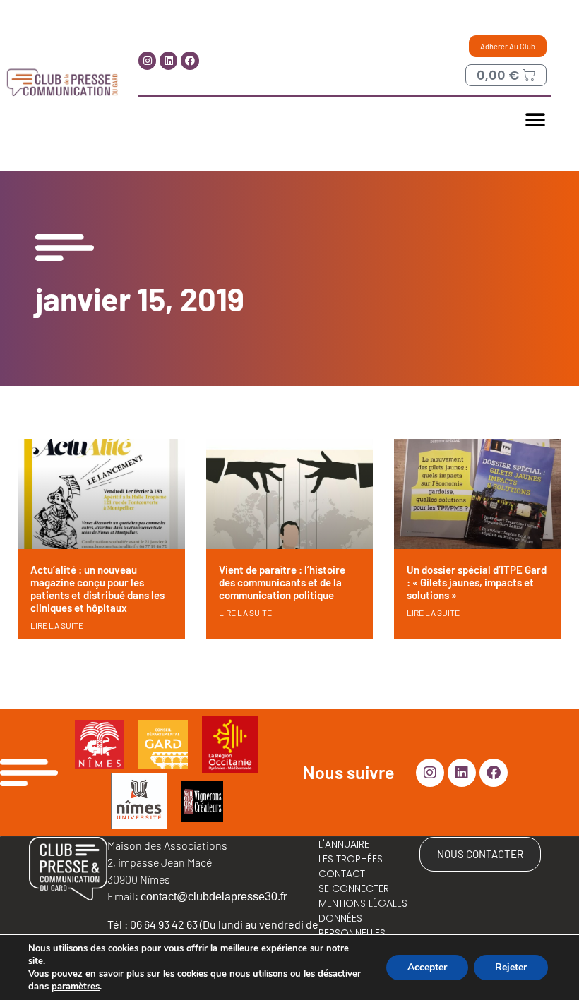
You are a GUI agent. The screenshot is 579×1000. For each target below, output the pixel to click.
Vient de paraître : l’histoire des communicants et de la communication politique (282, 582)
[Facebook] (189, 60)
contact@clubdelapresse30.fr (214, 897)
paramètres (76, 986)
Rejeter (511, 967)
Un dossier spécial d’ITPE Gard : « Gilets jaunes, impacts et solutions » (477, 582)
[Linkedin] (168, 60)
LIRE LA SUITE (56, 625)
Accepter (427, 967)
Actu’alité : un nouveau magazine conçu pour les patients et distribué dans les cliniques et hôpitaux (97, 588)
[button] (535, 119)
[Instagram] (147, 60)
